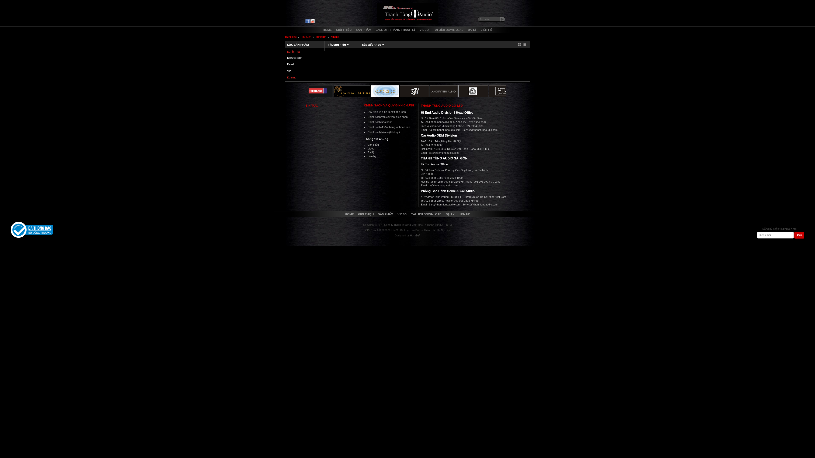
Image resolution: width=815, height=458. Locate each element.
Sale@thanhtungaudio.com (444, 129)
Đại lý (371, 152)
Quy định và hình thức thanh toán (387, 111)
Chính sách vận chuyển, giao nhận (388, 117)
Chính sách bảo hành (380, 122)
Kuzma (291, 77)
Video (371, 148)
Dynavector (294, 57)
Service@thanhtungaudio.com (479, 129)
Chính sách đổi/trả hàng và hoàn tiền (389, 127)
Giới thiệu (373, 144)
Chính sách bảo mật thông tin (384, 132)
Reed (290, 64)
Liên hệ (372, 156)
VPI (289, 71)
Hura (415, 235)
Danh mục (293, 51)
